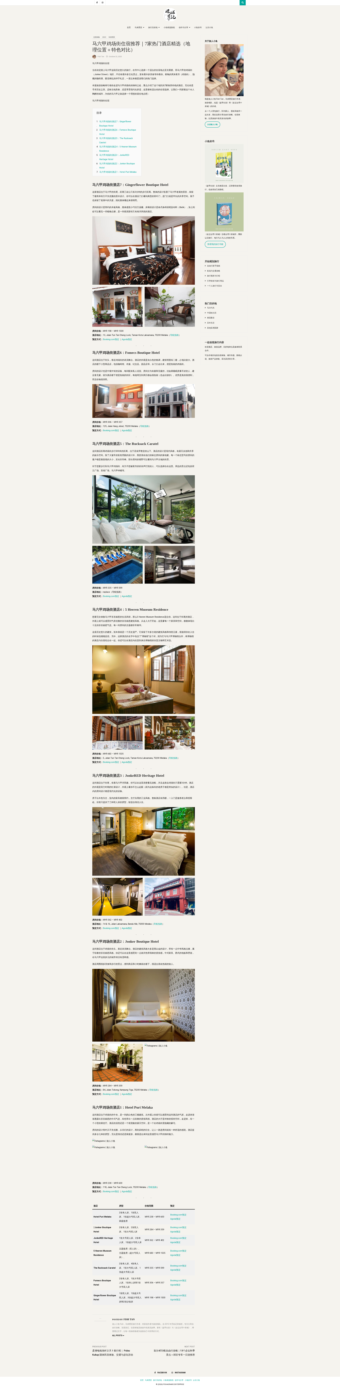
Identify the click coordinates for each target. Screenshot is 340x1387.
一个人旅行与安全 (214, 286)
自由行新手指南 (213, 266)
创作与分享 (183, 27)
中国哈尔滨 (211, 313)
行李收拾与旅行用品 (215, 281)
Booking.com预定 (111, 339)
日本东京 (210, 323)
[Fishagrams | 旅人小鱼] (170, 20)
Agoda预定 (127, 339)
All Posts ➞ (118, 1335)
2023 (104, 37)
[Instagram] (102, 2)
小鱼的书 (198, 27)
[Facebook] (97, 2)
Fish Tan (101, 57)
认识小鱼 (209, 27)
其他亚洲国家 (212, 328)
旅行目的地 (153, 27)
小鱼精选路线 (169, 27)
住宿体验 (96, 37)
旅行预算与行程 (213, 276)
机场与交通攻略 (213, 271)
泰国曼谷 (210, 318)
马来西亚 (138, 27)
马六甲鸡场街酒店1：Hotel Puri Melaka (117, 172)
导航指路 (174, 335)
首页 (129, 27)
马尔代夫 (210, 308)
